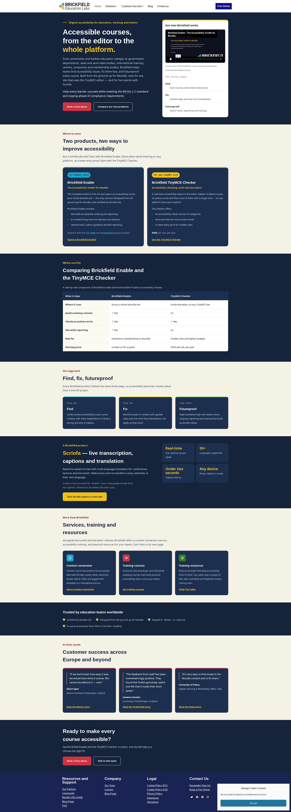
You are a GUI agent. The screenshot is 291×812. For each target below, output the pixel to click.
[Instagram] (207, 797)
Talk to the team (107, 760)
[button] (116, 6)
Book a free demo (77, 106)
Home (98, 6)
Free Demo (223, 6)
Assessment (107, 232)
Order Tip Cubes (187, 589)
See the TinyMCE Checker (166, 239)
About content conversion (80, 589)
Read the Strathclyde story (137, 706)
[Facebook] (197, 797)
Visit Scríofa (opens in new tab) (84, 496)
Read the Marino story (78, 706)
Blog (150, 6)
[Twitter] (191, 797)
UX (87, 232)
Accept (253, 803)
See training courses (133, 589)
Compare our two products (113, 106)
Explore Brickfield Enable (81, 239)
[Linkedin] (202, 797)
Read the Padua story (190, 706)
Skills (93, 232)
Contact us (163, 6)
